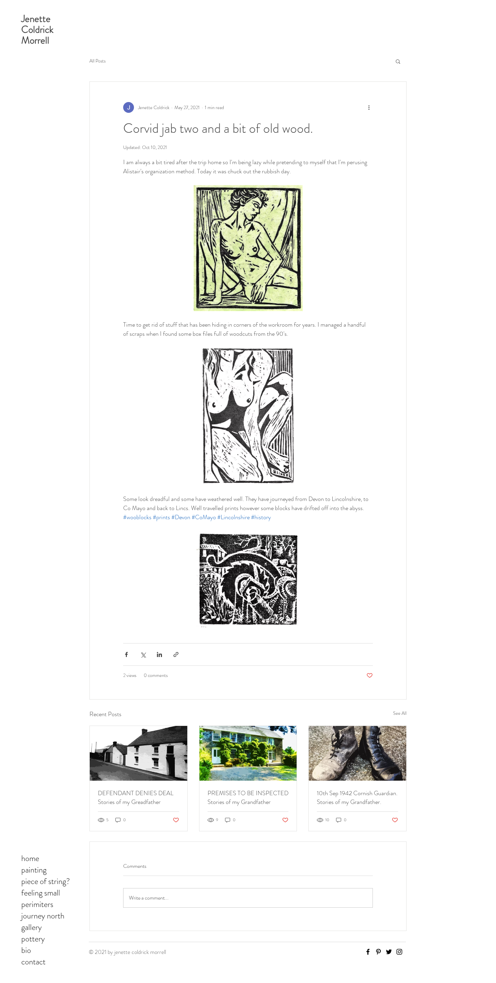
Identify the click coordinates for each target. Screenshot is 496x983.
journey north (42, 916)
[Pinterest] (378, 952)
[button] (398, 61)
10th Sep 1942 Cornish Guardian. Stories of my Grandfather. (357, 797)
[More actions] (369, 107)
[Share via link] (176, 654)
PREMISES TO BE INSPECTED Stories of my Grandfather (248, 797)
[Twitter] (389, 952)
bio (26, 950)
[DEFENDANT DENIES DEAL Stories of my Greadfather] (138, 753)
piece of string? (45, 881)
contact (33, 961)
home (30, 858)
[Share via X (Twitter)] (143, 654)
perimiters (37, 904)
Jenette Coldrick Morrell (37, 29)
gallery (31, 927)
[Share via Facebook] (126, 654)
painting (34, 870)
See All (400, 713)
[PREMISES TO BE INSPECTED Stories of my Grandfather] (248, 753)
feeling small (40, 893)
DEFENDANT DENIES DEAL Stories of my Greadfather (135, 797)
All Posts (97, 61)
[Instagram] (399, 952)
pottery (33, 938)
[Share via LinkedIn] (159, 654)
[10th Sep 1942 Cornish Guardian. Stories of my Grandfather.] (357, 753)
